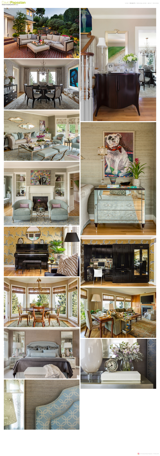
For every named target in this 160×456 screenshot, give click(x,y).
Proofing (156, 3)
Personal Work (141, 3)
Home (126, 3)
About (150, 3)
